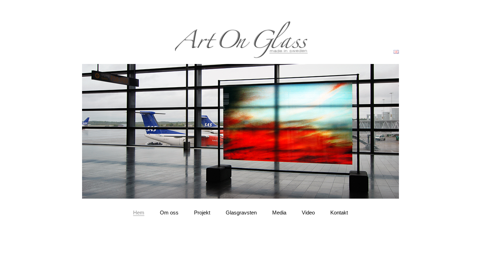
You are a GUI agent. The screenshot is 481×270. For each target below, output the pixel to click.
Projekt (202, 213)
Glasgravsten (241, 213)
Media (279, 213)
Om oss (169, 213)
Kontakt (339, 213)
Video (308, 213)
